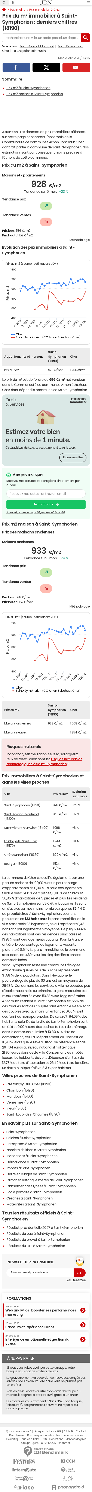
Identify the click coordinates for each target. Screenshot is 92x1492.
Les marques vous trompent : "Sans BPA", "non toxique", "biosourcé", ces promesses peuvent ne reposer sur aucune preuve (44, 1405)
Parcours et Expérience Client (29, 1325)
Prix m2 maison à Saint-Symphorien (34, 94)
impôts (77, 1052)
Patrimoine (17, 9)
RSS (44, 1439)
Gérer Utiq (12, 1439)
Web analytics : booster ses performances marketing (40, 1310)
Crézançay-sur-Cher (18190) (29, 1084)
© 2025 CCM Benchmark (56, 1443)
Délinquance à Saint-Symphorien (32, 1162)
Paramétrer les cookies (69, 1435)
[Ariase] (24, 1487)
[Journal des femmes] (24, 1461)
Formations (18, 1298)
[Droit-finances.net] (68, 1470)
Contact (81, 1431)
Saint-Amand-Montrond (37, 46)
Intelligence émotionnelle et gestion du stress (37, 1340)
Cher (56, 9)
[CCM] (68, 1461)
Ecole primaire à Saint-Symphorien (34, 1192)
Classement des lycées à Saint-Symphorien (41, 1186)
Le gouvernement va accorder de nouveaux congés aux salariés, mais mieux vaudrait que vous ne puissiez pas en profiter (46, 1381)
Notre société (53, 1431)
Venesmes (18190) (20, 1102)
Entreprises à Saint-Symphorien (31, 1144)
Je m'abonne (43, 504)
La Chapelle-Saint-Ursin (29, 50)
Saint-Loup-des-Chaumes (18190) (33, 1114)
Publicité (68, 1431)
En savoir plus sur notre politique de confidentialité (35, 512)
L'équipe (38, 1431)
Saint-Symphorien (20, 1132)
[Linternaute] (24, 1470)
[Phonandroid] (68, 1487)
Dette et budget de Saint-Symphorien (36, 1174)
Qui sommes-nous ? (18, 1431)
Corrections (56, 1439)
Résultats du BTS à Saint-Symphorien (35, 1245)
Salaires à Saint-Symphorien (28, 1138)
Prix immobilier (39, 9)
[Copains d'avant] (24, 1478)
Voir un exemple (76, 1280)
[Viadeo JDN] (68, 1478)
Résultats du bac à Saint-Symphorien (35, 1233)
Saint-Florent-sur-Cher (20, 827)
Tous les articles (29, 1439)
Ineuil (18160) (16, 1108)
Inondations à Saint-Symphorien (32, 1155)
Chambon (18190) (20, 1090)
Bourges (10, 863)
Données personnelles (40, 1435)
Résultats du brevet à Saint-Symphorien (38, 1239)
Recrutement (17, 1435)
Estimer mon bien (73, 457)
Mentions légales (76, 1439)
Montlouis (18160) (19, 1096)
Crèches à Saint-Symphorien (29, 1198)
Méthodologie (80, 239)
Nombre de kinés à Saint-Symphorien (36, 1149)
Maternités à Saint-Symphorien (31, 1204)
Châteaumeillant (16, 854)
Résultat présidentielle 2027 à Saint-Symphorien (44, 1227)
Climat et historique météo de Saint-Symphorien (44, 1180)
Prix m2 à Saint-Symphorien (28, 88)
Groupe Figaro (30, 1443)
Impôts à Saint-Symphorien (28, 1168)
